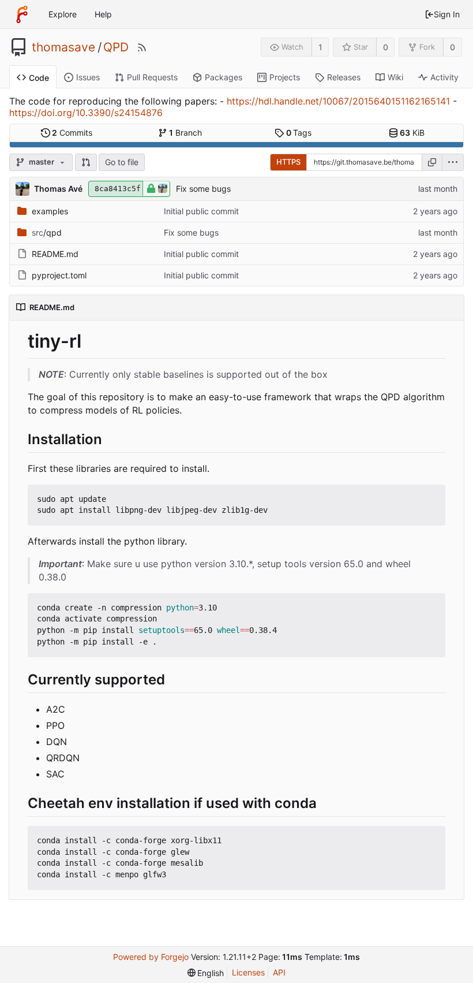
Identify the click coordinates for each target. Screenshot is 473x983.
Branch (185, 132)
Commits (72, 132)
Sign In (447, 14)
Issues (88, 77)
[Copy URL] (432, 162)
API (279, 972)
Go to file (121, 162)
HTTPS (288, 161)
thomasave (63, 47)
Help (103, 14)
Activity (444, 77)
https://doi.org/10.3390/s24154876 (86, 112)
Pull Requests (152, 77)
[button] (86, 162)
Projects (284, 77)
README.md (55, 254)
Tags (299, 132)
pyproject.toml (59, 275)
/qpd (47, 232)
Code (39, 78)
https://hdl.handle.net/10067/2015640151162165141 (338, 101)
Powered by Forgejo (151, 957)
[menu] (453, 162)
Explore (62, 14)
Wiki (395, 77)
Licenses (248, 972)
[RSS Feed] (142, 47)
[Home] (22, 14)
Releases (344, 77)
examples (50, 211)
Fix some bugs (203, 188)
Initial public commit (201, 211)
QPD (116, 47)
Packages (223, 77)
